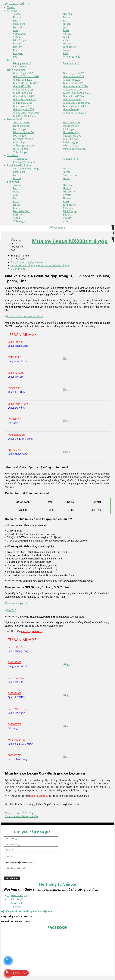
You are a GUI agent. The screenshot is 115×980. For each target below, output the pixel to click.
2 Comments (18, 268)
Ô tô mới (12, 10)
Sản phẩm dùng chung (26, 168)
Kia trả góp (69, 129)
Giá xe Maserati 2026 (74, 106)
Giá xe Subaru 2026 (24, 116)
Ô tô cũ (11, 60)
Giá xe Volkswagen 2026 (76, 93)
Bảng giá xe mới (16, 69)
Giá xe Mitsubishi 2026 (25, 83)
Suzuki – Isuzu (70, 175)
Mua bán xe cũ (71, 63)
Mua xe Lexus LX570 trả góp (20, 813)
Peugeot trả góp (72, 135)
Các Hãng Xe (17, 899)
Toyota (17, 14)
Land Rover (69, 46)
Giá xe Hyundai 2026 (74, 73)
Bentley (17, 46)
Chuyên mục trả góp (22, 262)
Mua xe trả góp (19, 895)
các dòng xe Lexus (31, 631)
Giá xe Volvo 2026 (23, 106)
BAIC (65, 53)
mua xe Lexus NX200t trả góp (52, 265)
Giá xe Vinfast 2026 (23, 96)
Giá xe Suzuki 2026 (73, 96)
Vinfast (67, 33)
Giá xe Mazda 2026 (73, 76)
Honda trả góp (21, 125)
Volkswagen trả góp (24, 145)
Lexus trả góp (70, 139)
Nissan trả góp (71, 132)
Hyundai (67, 14)
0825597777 (14, 450)
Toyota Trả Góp (21, 122)
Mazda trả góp (71, 125)
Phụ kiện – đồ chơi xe (19, 165)
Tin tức (11, 7)
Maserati (18, 43)
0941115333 (14, 357)
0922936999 (14, 388)
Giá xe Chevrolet (72, 99)
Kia (64, 20)
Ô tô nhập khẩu (71, 56)
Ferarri (67, 43)
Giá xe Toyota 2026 (23, 73)
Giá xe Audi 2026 (72, 89)
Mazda (66, 17)
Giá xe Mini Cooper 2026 (76, 102)
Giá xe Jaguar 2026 (23, 109)
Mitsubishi (19, 23)
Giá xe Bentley (71, 109)
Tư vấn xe (12, 155)
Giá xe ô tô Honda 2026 (26, 76)
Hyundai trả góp (72, 122)
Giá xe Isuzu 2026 (22, 102)
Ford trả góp (20, 129)
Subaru (67, 50)
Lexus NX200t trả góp (23, 265)
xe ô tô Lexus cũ (39, 795)
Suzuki (16, 37)
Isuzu (66, 37)
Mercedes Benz (21, 211)
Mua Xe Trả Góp (16, 119)
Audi (15, 30)
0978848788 (14, 419)
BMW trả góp (70, 142)
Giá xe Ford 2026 (22, 79)
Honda (17, 17)
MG (15, 56)
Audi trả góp (20, 142)
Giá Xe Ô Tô (17, 902)
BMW (66, 30)
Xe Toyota (16, 906)
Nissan (67, 23)
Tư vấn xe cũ (20, 158)
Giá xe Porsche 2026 (74, 112)
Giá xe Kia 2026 (71, 79)
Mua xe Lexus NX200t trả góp (70, 241)
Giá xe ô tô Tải (71, 158)
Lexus (66, 27)
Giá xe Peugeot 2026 (24, 99)
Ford (15, 20)
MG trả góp (19, 135)
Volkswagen (20, 33)
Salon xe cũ (19, 66)
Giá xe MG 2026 (22, 86)
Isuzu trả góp (20, 148)
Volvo (66, 40)
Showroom (13, 181)
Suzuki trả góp (71, 145)
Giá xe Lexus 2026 (23, 89)
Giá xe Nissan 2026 (73, 83)
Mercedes (18, 27)
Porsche (17, 50)
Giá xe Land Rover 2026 (26, 112)
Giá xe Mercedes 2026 (75, 86)
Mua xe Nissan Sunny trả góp (21, 816)
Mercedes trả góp (23, 139)
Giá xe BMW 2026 (22, 93)
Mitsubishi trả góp (23, 132)
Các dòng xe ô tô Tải (24, 162)
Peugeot (18, 53)
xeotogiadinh (22, 3)
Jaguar (16, 204)
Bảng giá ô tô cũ (22, 63)
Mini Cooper (20, 40)
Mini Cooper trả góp (74, 148)
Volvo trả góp (20, 152)
